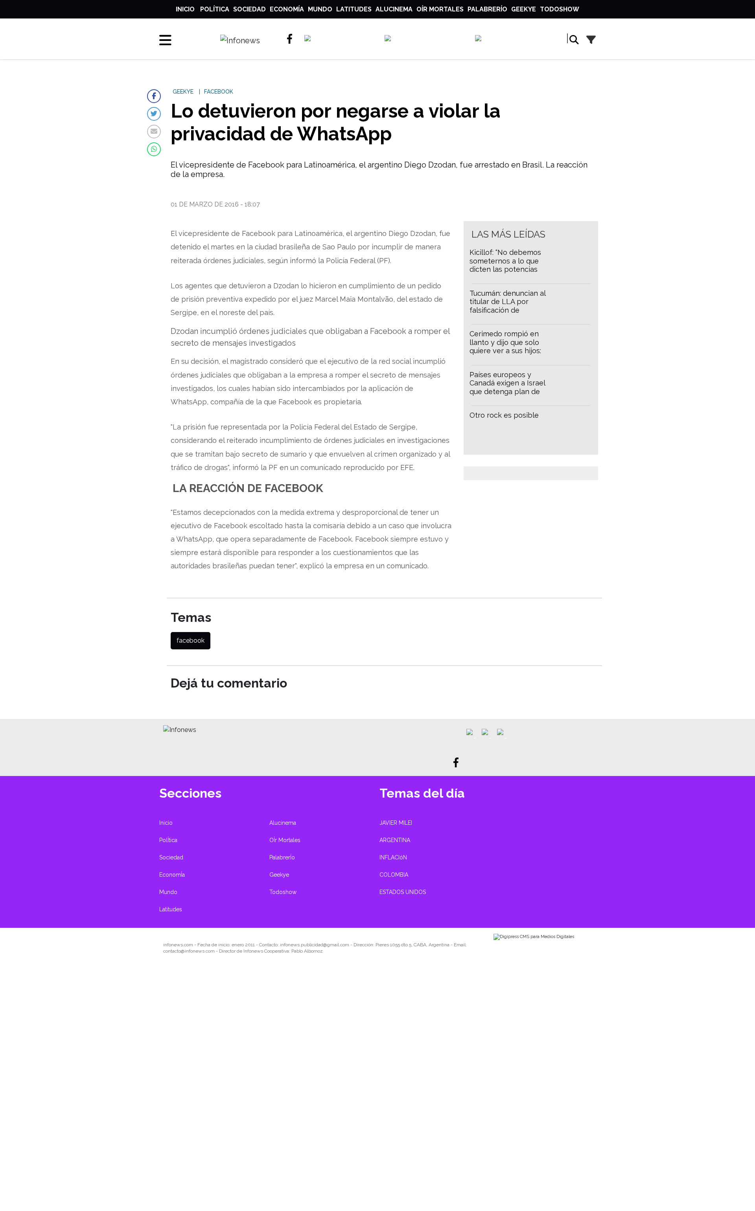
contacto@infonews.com (189, 951)
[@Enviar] (154, 131)
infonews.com (178, 944)
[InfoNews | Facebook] (292, 39)
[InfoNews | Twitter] (340, 40)
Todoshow (559, 9)
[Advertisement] (236, 1090)
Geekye (523, 9)
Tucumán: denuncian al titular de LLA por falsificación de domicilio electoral (507, 306)
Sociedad (249, 9)
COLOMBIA (393, 875)
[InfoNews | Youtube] (514, 40)
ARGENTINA (394, 840)
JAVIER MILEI (395, 823)
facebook (190, 640)
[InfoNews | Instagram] (426, 40)
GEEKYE (183, 91)
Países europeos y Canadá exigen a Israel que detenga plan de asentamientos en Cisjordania (507, 391)
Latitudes (354, 9)
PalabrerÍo (487, 9)
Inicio (185, 9)
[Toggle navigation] (165, 40)
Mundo (320, 9)
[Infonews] (179, 729)
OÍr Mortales (440, 9)
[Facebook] (154, 96)
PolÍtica (214, 9)
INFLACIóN (393, 857)
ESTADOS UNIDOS (402, 892)
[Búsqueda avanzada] (591, 40)
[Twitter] (154, 114)
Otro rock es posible (504, 415)
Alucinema (394, 9)
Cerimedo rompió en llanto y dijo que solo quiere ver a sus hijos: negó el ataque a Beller (509, 346)
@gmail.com (336, 944)
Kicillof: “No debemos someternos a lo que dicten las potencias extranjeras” (505, 265)
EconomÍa (287, 9)
